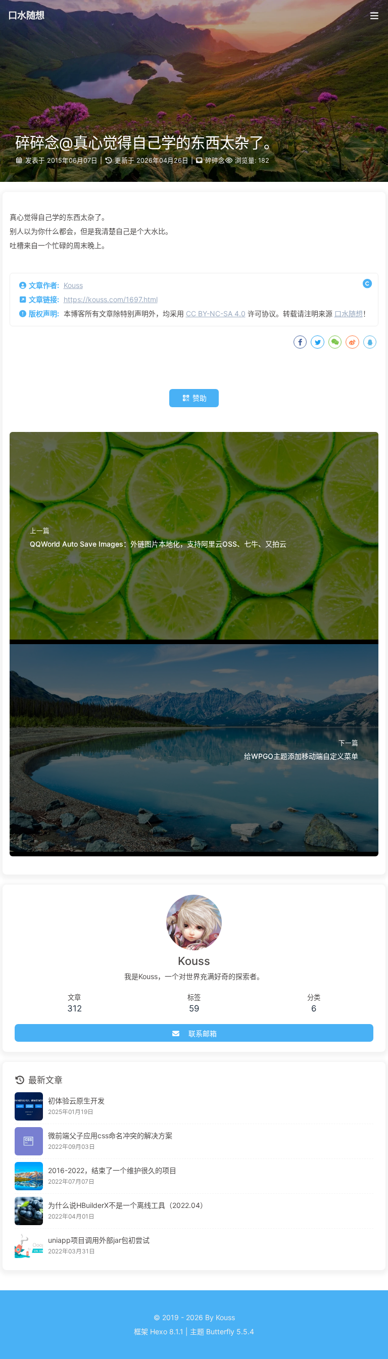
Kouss (73, 285)
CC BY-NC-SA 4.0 (216, 313)
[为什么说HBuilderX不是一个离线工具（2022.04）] (29, 1211)
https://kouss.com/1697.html (111, 299)
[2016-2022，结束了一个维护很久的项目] (29, 1176)
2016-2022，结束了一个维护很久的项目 (112, 1170)
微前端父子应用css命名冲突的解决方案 (110, 1135)
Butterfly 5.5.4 (230, 1331)
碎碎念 (215, 160)
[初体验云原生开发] (29, 1106)
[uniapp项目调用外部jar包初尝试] (29, 1246)
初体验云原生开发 (76, 1100)
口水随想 (348, 313)
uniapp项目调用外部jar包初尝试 (99, 1240)
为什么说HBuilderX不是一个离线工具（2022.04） (127, 1205)
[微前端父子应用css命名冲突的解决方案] (29, 1141)
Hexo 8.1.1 (166, 1331)
